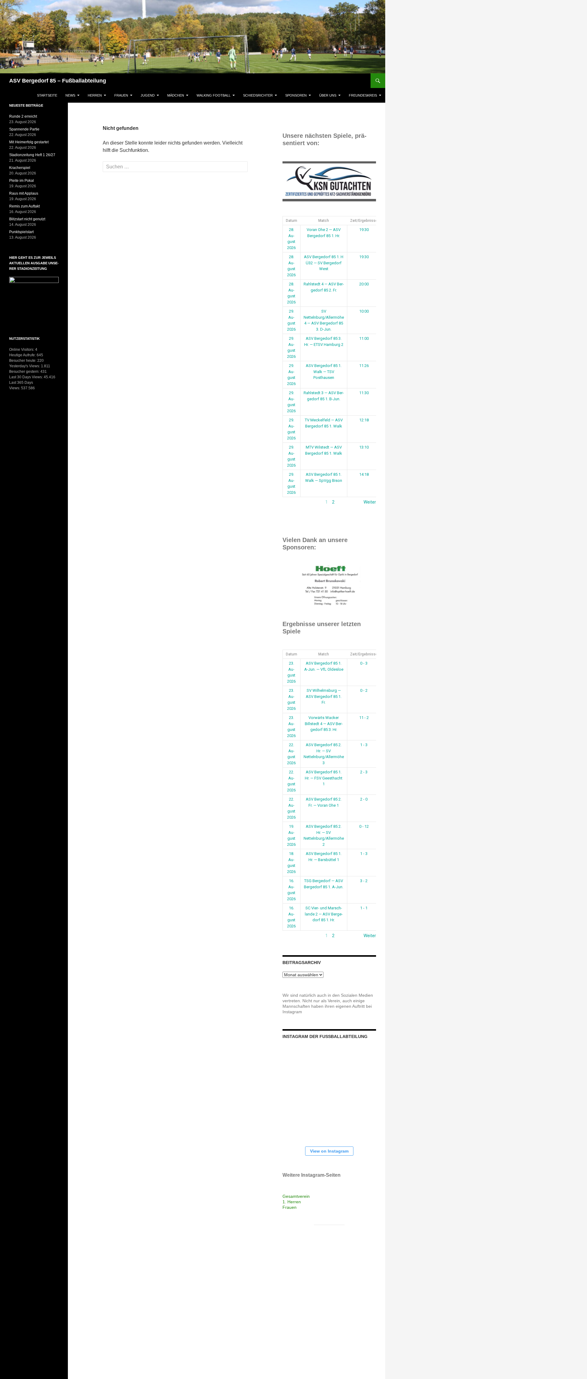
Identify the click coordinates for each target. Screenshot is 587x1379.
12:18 (364, 420)
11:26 (364, 365)
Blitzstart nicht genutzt (27, 219)
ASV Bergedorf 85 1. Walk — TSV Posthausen (323, 371)
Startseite (47, 95)
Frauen (121, 95)
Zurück (289, 502)
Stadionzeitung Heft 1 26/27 (32, 155)
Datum (291, 220)
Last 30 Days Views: (26, 377)
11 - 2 (364, 717)
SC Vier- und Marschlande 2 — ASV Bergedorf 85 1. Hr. (324, 914)
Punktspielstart (21, 232)
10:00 (364, 311)
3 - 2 (363, 880)
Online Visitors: (22, 349)
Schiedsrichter (258, 95)
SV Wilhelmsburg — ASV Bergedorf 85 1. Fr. (323, 696)
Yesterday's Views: (25, 366)
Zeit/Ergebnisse (364, 220)
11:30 (364, 393)
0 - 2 (363, 690)
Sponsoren (296, 95)
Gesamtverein (296, 1196)
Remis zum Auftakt (24, 206)
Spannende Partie (24, 129)
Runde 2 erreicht (23, 116)
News (70, 95)
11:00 (364, 338)
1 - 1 (363, 908)
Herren (95, 95)
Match (323, 220)
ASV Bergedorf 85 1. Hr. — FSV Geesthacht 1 (323, 778)
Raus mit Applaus (23, 193)
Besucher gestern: (24, 371)
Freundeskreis (363, 95)
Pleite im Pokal (21, 180)
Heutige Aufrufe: (23, 355)
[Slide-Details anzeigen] (329, 181)
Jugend (148, 95)
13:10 (364, 447)
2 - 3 (363, 772)
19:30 (364, 229)
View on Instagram (329, 1151)
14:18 (364, 474)
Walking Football (214, 95)
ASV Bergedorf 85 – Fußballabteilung (57, 81)
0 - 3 (363, 663)
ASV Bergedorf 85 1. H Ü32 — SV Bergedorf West (323, 263)
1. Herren (291, 1201)
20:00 (364, 284)
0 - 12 (364, 826)
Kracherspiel (19, 168)
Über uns (327, 95)
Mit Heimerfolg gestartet (29, 142)
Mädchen (175, 95)
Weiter (370, 502)
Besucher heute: (23, 360)
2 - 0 (363, 799)
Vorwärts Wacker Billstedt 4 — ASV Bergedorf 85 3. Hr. (324, 723)
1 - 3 (363, 745)
